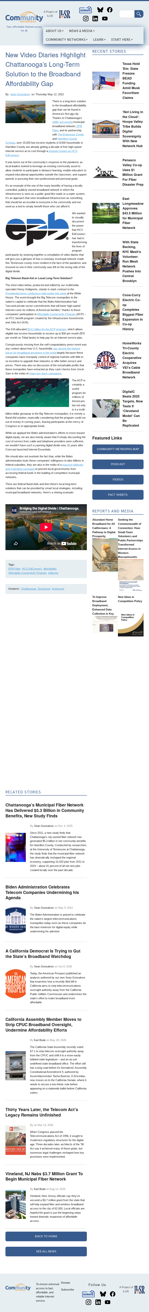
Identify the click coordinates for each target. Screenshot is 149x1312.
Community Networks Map (118, 449)
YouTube (105, 19)
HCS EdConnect (32, 568)
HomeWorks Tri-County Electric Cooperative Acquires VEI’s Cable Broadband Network (131, 360)
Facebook (110, 10)
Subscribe (67, 1289)
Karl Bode (40, 1040)
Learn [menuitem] (96, 41)
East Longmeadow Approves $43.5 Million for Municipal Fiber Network (133, 213)
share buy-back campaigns (45, 373)
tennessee (58, 588)
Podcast (118, 464)
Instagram (86, 19)
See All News (46, 1251)
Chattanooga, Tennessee (36, 588)
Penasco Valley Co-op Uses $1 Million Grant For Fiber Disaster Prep (133, 172)
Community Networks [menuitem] (64, 41)
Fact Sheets (118, 494)
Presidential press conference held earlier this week (36, 293)
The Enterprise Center (71, 134)
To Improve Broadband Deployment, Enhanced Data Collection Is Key (103, 605)
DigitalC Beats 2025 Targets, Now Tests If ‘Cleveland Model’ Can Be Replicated (132, 408)
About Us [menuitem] (52, 32)
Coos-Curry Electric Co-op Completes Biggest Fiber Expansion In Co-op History (132, 312)
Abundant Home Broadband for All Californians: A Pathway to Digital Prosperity (103, 528)
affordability (50, 568)
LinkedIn (95, 19)
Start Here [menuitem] (119, 41)
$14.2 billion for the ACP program (46, 329)
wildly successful (62, 121)
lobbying (53, 572)
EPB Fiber (14, 568)
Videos (117, 479)
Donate (86, 10)
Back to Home (46, 1236)
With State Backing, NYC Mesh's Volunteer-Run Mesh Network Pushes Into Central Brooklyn (131, 261)
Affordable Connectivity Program (56, 314)
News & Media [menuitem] (79, 32)
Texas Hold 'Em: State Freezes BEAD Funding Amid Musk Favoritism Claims (131, 80)
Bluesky (100, 10)
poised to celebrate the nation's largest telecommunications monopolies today (57, 918)
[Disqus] (46, 645)
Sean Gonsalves (20, 94)
